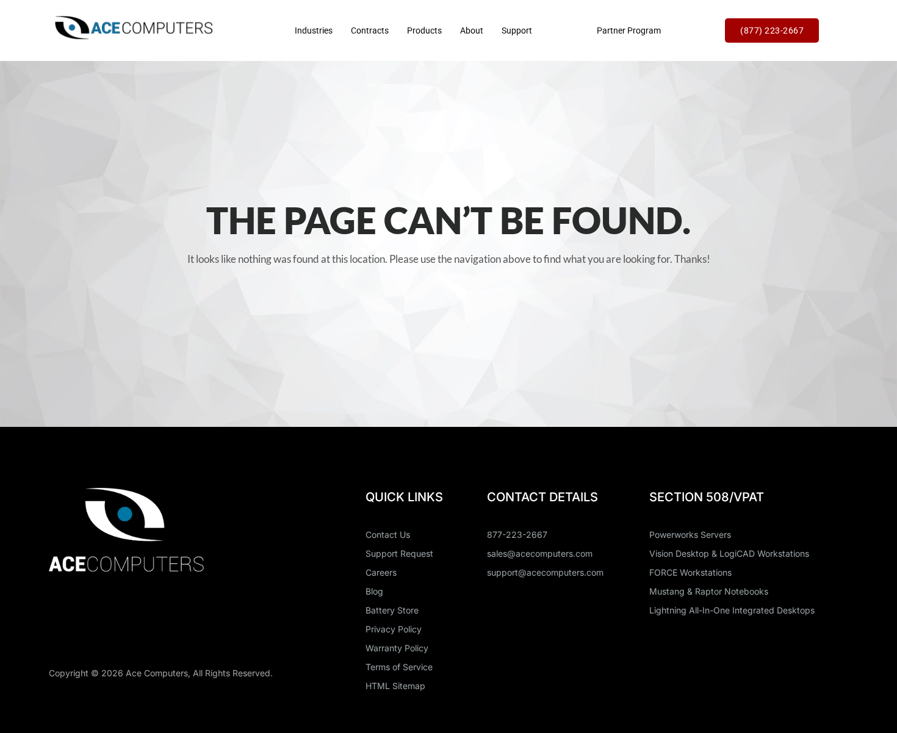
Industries (314, 30)
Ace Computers (157, 673)
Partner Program (629, 30)
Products (424, 30)
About (471, 30)
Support (517, 30)
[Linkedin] (64, 621)
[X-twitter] (108, 621)
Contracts (370, 30)
